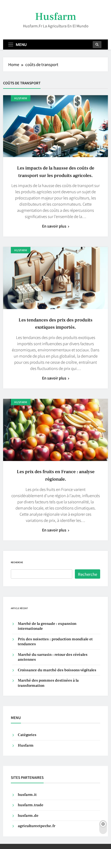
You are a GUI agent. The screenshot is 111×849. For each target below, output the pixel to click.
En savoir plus (54, 226)
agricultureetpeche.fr (36, 825)
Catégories (27, 734)
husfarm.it (27, 794)
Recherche (17, 562)
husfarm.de (28, 815)
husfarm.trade (30, 805)
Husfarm (55, 16)
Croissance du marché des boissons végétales (57, 670)
